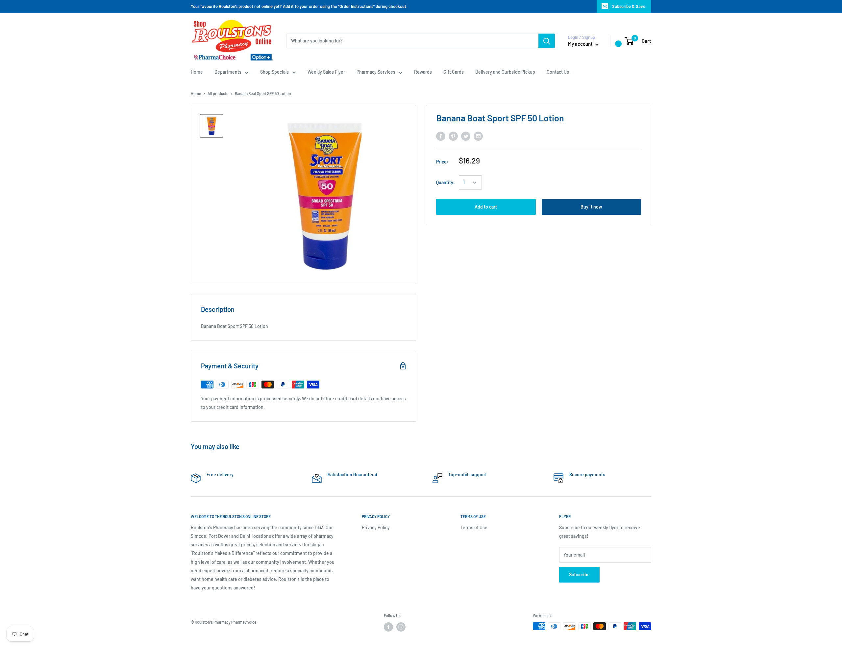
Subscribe (579, 574)
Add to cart (486, 207)
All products (218, 93)
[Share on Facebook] (440, 136)
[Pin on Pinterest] (453, 136)
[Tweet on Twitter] (465, 136)
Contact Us (558, 72)
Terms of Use (473, 527)
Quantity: (445, 182)
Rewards (423, 72)
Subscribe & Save (628, 6)
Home (197, 72)
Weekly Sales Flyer (326, 72)
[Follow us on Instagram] (401, 627)
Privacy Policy (376, 527)
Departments (227, 72)
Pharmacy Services (376, 72)
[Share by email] (478, 136)
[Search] (546, 41)
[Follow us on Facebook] (388, 627)
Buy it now (591, 207)
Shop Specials (274, 72)
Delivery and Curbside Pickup (505, 72)
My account (581, 44)
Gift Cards (453, 72)
